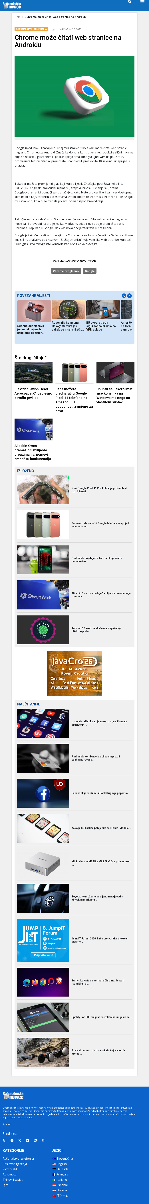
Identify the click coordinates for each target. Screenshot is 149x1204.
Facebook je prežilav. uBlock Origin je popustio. (100, 793)
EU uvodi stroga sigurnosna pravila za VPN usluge (101, 326)
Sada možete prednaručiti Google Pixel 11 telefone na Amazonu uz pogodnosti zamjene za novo (74, 400)
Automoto (10, 1174)
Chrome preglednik (66, 271)
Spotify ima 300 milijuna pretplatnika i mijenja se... (102, 1017)
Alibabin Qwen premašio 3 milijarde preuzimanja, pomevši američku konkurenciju (33, 452)
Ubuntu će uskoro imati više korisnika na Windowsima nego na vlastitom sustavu (114, 395)
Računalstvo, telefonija (18, 1159)
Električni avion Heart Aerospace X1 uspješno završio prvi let (33, 393)
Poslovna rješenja (15, 1164)
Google (90, 271)
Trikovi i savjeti (13, 1180)
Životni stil (10, 1169)
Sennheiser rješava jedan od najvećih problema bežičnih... (30, 329)
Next (129, 295)
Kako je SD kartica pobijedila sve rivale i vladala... (101, 828)
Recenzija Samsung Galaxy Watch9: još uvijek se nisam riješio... (68, 326)
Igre (5, 1185)
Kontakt (7, 1124)
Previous (124, 295)
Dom (18, 17)
